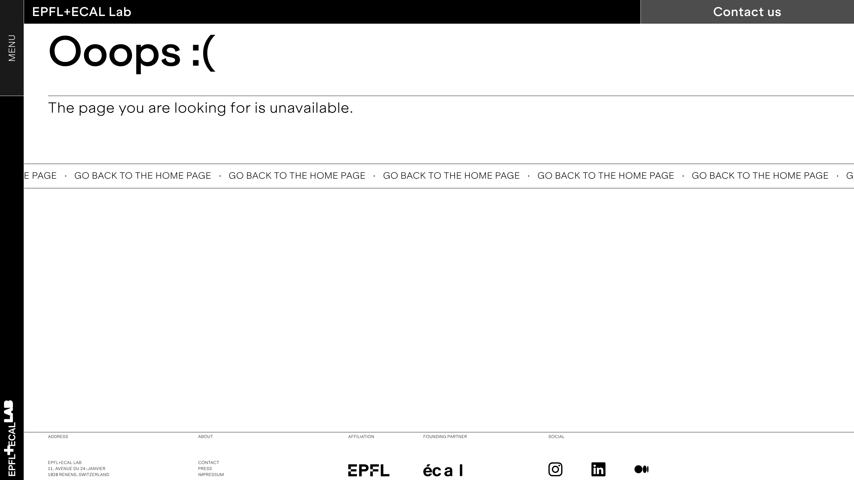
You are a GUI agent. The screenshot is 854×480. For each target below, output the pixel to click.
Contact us (747, 11)
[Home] (9, 438)
